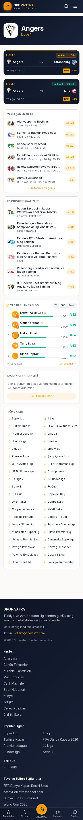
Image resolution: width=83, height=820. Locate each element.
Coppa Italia (55, 501)
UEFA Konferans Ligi (61, 463)
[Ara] (66, 6)
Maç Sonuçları (14, 677)
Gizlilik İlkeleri (13, 714)
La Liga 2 (17, 479)
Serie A (52, 441)
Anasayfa (10, 658)
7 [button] (17, 316)
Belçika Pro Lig (57, 516)
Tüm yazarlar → (67, 363)
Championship (57, 471)
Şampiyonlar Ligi (58, 456)
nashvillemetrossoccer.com (23, 792)
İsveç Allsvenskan (23, 547)
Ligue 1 (16, 448)
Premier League (22, 433)
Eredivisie (54, 448)
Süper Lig (18, 418)
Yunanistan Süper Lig (25, 532)
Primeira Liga (20, 456)
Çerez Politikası (15, 708)
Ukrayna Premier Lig (25, 539)
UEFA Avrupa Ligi (22, 463)
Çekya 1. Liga (56, 554)
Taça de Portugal (23, 516)
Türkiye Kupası (21, 426)
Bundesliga (19, 441)
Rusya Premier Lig (59, 532)
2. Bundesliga (56, 479)
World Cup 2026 (15, 804)
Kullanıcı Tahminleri (17, 671)
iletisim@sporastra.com (29, 633)
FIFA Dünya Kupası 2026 (62, 426)
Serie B (16, 486)
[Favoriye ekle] (65, 314)
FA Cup (52, 486)
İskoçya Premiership (61, 562)
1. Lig (51, 418)
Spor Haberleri (14, 689)
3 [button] (17, 327)
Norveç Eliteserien (59, 547)
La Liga (52, 433)
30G (63, 305)
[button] (45, 312)
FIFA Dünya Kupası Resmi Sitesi (26, 786)
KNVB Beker (55, 509)
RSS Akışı (10, 767)
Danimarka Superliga (61, 539)
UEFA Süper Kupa (23, 471)
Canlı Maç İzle (14, 683)
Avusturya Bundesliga (61, 524)
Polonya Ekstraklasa (25, 554)
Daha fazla (16, 363)
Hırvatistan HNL (22, 562)
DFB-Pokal (19, 501)
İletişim (8, 702)
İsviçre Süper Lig (23, 524)
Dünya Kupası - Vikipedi (21, 798)
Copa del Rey (56, 494)
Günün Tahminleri (16, 665)
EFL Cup (17, 494)
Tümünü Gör (44, 396)
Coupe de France (23, 509)
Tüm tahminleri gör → (41, 188)
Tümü (72, 305)
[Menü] (75, 6)
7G (56, 305)
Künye (8, 696)
